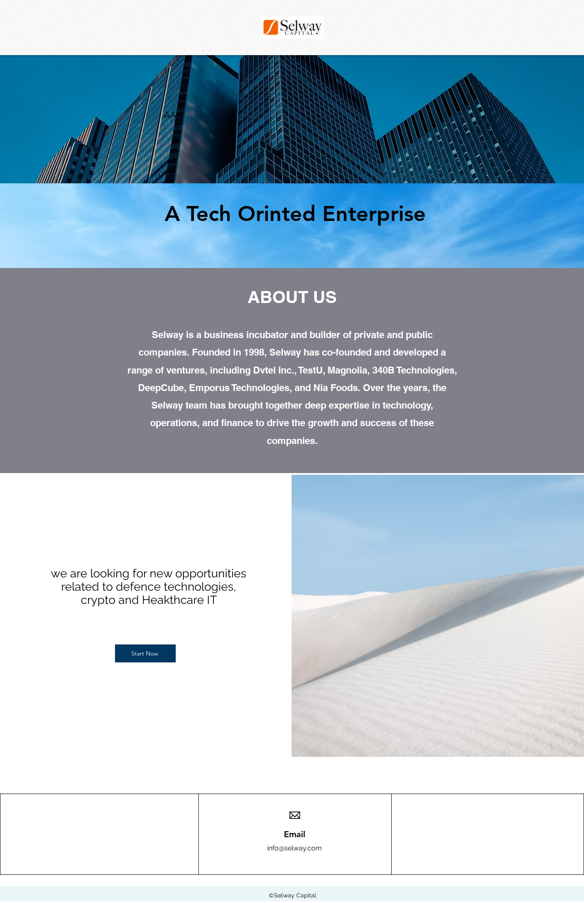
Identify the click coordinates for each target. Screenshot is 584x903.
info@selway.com (294, 848)
